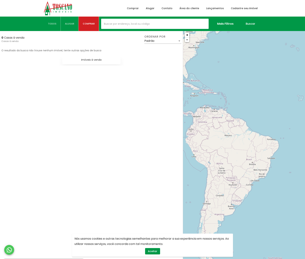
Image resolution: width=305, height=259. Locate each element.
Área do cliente (189, 8)
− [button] (187, 40)
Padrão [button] (149, 41)
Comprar (133, 8)
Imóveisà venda (91, 60)
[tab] (52, 24)
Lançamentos (215, 8)
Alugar (150, 8)
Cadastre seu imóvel (244, 8)
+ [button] (187, 35)
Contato (167, 8)
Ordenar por (155, 36)
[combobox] (155, 24)
